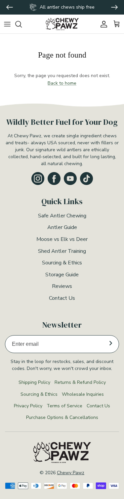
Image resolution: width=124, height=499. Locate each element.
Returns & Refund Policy (80, 382)
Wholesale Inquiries (83, 394)
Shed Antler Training (62, 251)
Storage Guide (62, 274)
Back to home (62, 83)
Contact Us (62, 298)
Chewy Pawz (70, 473)
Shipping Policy (34, 382)
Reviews (62, 286)
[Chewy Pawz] (62, 24)
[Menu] (7, 24)
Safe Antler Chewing (62, 215)
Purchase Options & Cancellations (62, 417)
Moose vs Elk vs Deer (62, 239)
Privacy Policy (28, 406)
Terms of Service (64, 406)
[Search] (22, 24)
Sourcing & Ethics (62, 262)
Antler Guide (62, 227)
